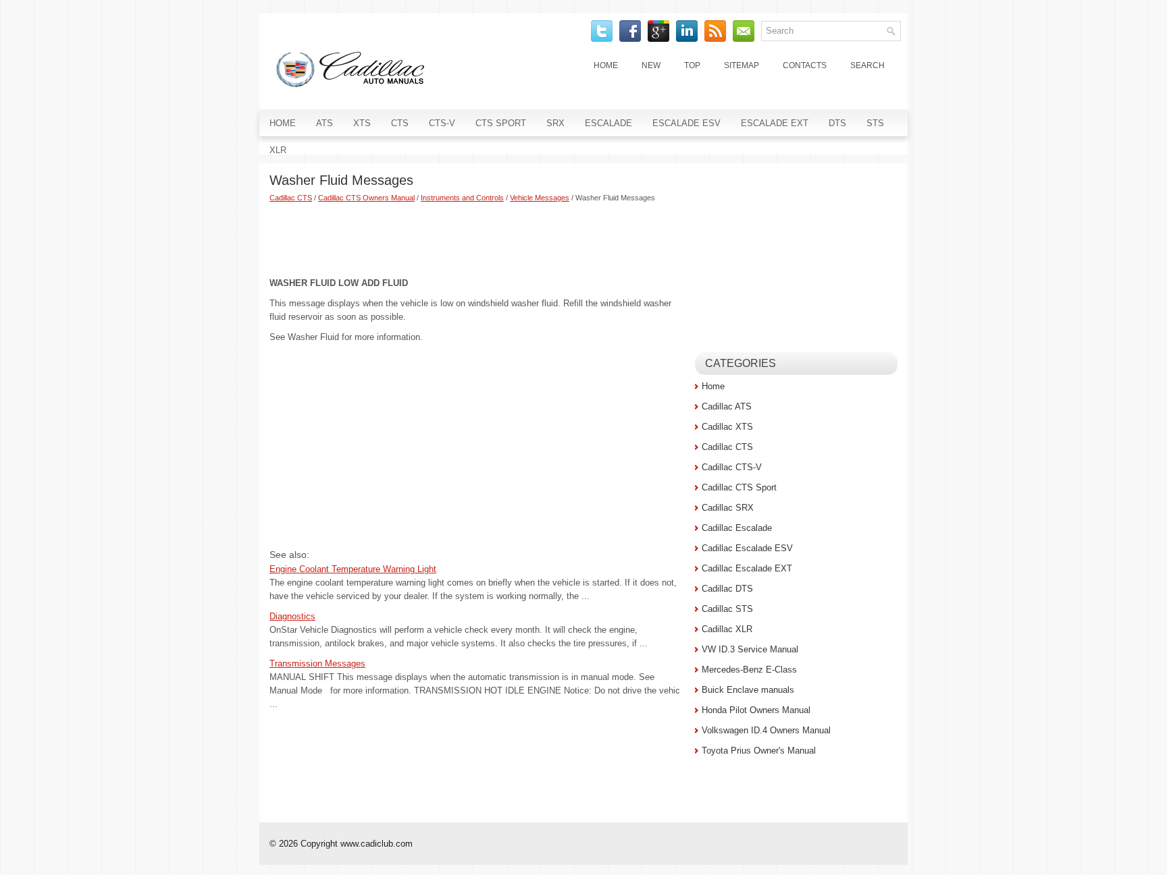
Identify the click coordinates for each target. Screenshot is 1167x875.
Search (867, 65)
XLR (277, 150)
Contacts (805, 65)
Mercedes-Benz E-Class (749, 670)
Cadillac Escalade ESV (747, 548)
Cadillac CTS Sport (739, 487)
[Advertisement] (477, 239)
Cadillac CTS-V (732, 467)
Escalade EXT (774, 123)
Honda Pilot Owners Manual (756, 710)
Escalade (608, 123)
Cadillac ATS (727, 406)
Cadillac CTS (290, 198)
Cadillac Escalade (737, 528)
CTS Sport (500, 123)
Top (692, 65)
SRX (555, 123)
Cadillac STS (727, 609)
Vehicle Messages (539, 198)
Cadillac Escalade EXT (747, 568)
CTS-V (442, 123)
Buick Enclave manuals (748, 690)
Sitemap (741, 65)
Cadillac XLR (727, 629)
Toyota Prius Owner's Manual (759, 750)
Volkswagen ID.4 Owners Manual (766, 730)
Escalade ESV (686, 123)
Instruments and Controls (462, 198)
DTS (837, 123)
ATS (324, 123)
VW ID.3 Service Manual (750, 649)
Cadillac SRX (728, 508)
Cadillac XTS (727, 427)
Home (606, 65)
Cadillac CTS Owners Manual (366, 198)
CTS (400, 123)
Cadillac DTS (727, 589)
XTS (362, 123)
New (651, 65)
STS (875, 123)
